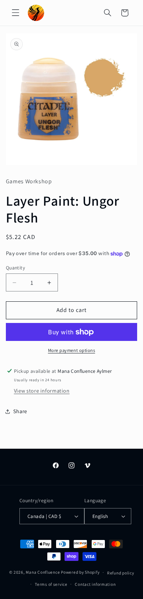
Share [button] (20, 411)
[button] (15, 12)
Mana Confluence (43, 572)
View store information (42, 390)
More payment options (71, 350)
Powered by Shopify (80, 572)
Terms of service (51, 584)
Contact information (95, 584)
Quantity (15, 267)
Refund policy (120, 573)
